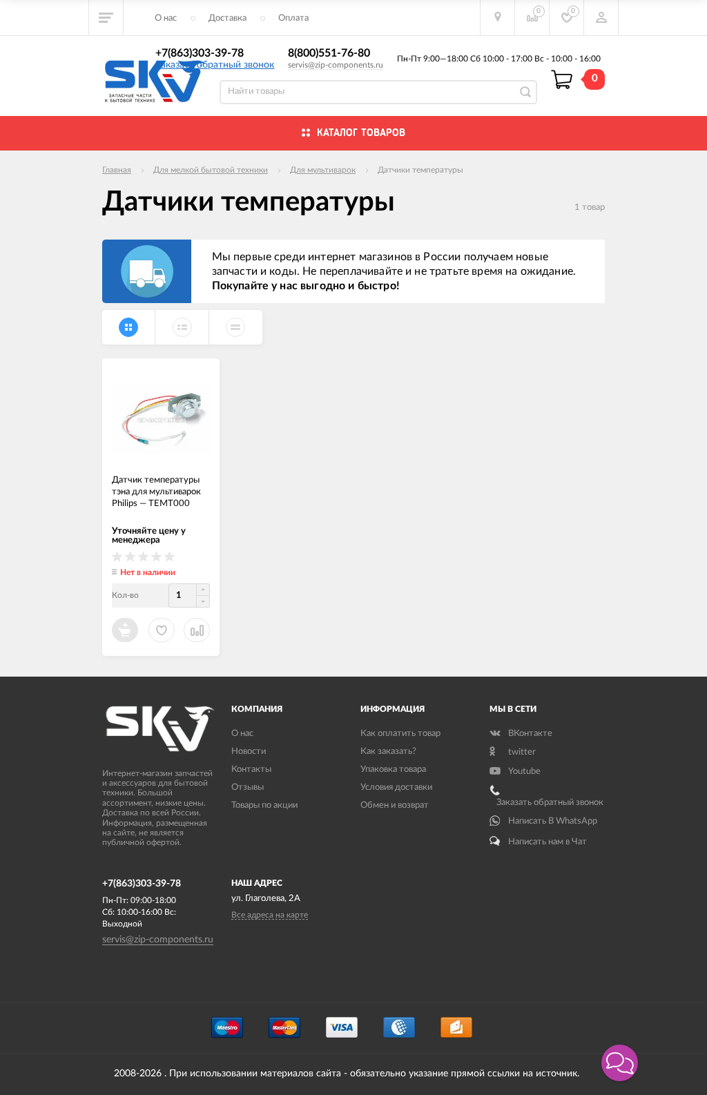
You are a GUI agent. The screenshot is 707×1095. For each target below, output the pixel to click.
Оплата (293, 18)
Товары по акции (264, 805)
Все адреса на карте (269, 915)
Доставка (227, 18)
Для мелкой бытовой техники (210, 170)
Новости (248, 751)
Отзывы (247, 787)
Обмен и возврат (394, 805)
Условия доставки (396, 787)
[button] (619, 1063)
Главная (116, 170)
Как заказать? (388, 751)
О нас (166, 18)
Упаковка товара (393, 769)
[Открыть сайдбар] (106, 17)
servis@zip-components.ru (335, 65)
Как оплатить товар (400, 733)
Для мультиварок (323, 170)
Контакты (251, 769)
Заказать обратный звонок (214, 65)
